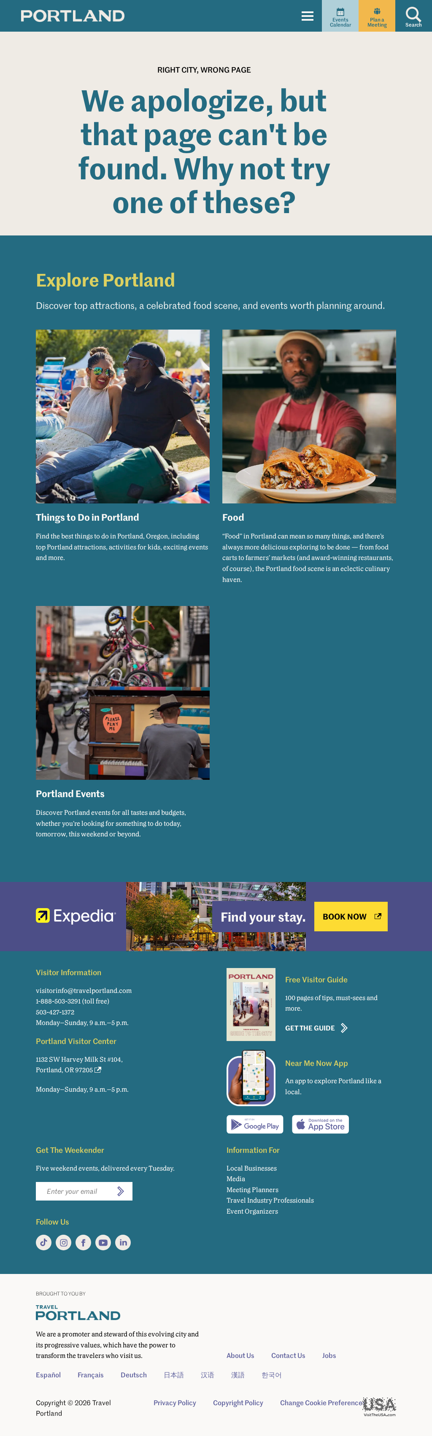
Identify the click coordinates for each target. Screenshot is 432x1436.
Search (413, 24)
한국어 (272, 1374)
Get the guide (310, 1028)
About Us (240, 1355)
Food (233, 517)
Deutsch (134, 1374)
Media (236, 1179)
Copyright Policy (238, 1402)
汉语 (207, 1374)
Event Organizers (252, 1211)
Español (48, 1374)
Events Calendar (340, 22)
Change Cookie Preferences (323, 1402)
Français (91, 1374)
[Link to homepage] (72, 16)
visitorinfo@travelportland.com (84, 991)
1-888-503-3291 (58, 1001)
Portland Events (70, 793)
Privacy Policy (175, 1402)
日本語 (174, 1374)
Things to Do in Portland (87, 517)
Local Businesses (252, 1168)
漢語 (238, 1374)
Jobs (329, 1355)
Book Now (345, 916)
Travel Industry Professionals (270, 1200)
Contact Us (288, 1355)
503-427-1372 (55, 1012)
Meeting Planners (252, 1190)
